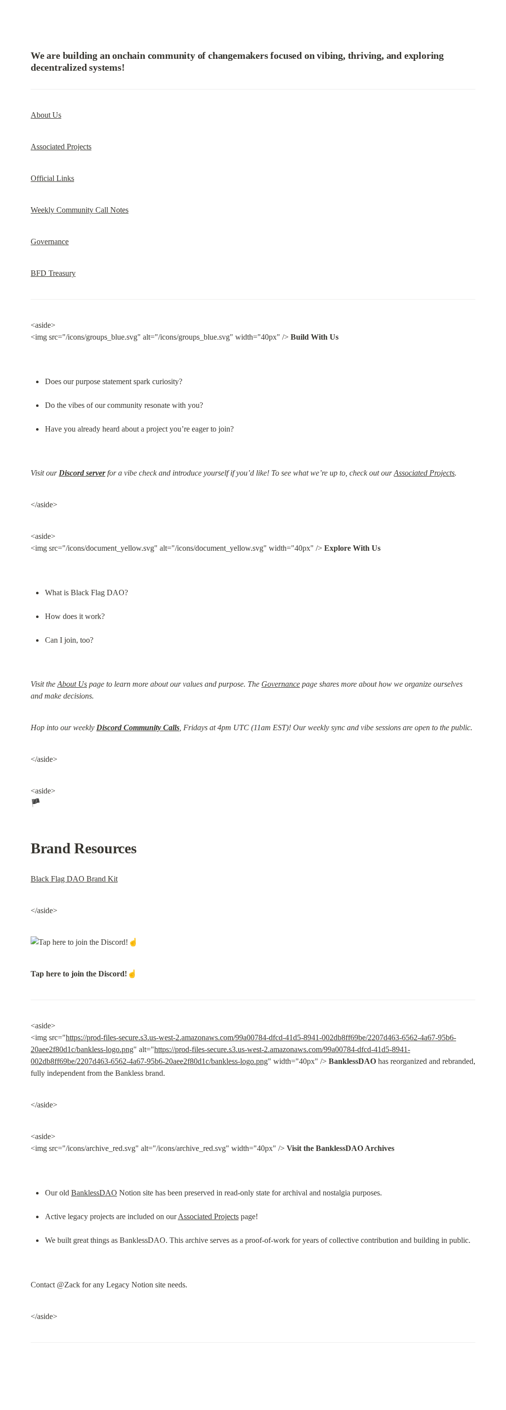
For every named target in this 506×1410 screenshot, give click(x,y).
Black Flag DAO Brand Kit (74, 879)
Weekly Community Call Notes (79, 210)
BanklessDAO (94, 1193)
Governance (50, 241)
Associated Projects (61, 146)
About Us (46, 115)
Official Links (52, 178)
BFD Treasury (53, 273)
